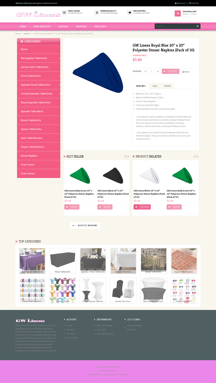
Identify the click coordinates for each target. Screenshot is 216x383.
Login (38, 3)
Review (167, 86)
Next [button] (128, 156)
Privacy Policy (72, 338)
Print (186, 72)
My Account (180, 3)
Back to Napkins (87, 225)
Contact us (71, 334)
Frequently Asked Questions (134, 327)
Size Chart (101, 329)
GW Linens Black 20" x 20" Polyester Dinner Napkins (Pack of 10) (113, 194)
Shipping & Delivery (105, 334)
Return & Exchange (105, 325)
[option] (80, 188)
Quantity (137, 71)
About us (70, 329)
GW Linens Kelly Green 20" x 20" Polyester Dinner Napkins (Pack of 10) (79, 194)
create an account (50, 3)
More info (140, 86)
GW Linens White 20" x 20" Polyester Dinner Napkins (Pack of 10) (149, 194)
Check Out (195, 3)
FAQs (155, 86)
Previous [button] (125, 156)
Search (70, 325)
